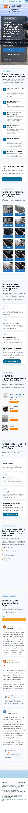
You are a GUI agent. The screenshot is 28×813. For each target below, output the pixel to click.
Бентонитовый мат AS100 (16, 416)
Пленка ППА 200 (13, 406)
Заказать (13, 410)
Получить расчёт (12, 514)
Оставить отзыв (14, 619)
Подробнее (14, 401)
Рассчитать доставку (13, 361)
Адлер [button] (3, 1)
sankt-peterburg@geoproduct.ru (12, 551)
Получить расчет (14, 50)
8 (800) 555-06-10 (14, 10)
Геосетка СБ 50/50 (14, 425)
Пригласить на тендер (15, 1)
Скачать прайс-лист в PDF (15, 54)
